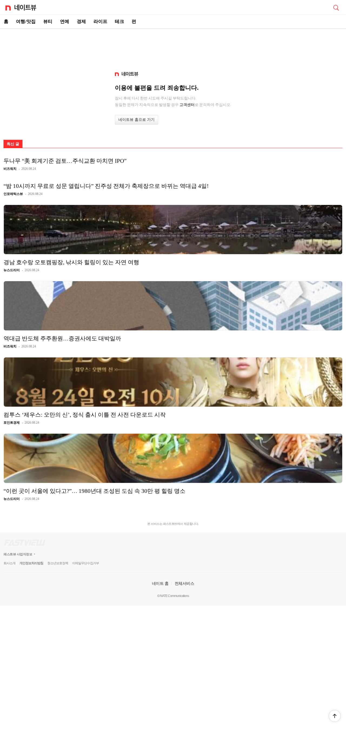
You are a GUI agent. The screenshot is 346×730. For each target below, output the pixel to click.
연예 (64, 21)
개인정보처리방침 (31, 563)
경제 (81, 21)
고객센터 (187, 104)
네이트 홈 (160, 583)
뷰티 (47, 21)
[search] (336, 7)
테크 (119, 21)
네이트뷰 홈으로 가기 (136, 120)
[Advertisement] (173, 47)
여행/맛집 (26, 21)
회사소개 (9, 563)
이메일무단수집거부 (85, 563)
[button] (334, 716)
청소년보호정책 (57, 563)
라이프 (100, 21)
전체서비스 (184, 583)
